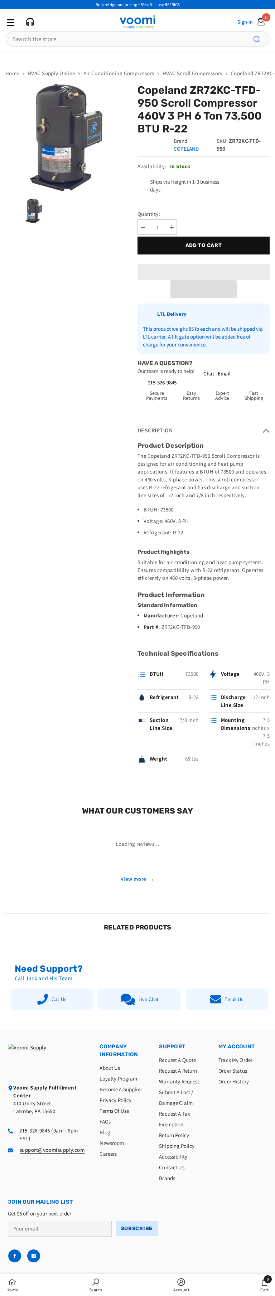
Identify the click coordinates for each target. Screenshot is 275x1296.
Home (12, 73)
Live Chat (148, 999)
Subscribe (137, 1228)
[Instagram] (33, 1256)
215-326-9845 (162, 382)
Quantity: (149, 213)
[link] (95, 1285)
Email (224, 373)
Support (172, 1046)
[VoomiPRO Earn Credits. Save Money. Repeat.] (137, 56)
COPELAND (186, 148)
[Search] (260, 39)
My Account (236, 1046)
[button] (203, 289)
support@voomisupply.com (52, 1149)
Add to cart (203, 245)
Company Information (119, 1050)
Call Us (59, 999)
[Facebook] (14, 1256)
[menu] (9, 22)
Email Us (234, 999)
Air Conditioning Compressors (118, 73)
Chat (208, 373)
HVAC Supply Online (51, 73)
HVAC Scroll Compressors (192, 73)
